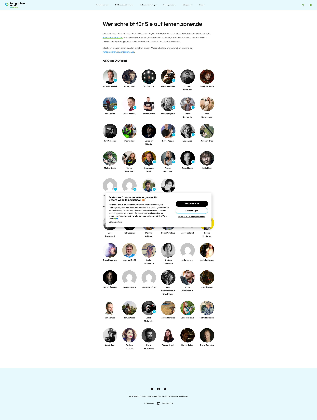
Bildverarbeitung (123, 5)
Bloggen (187, 5)
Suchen (168, 396)
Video (202, 5)
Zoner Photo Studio (113, 38)
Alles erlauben (192, 204)
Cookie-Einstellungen (180, 396)
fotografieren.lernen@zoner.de (118, 52)
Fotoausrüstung (147, 5)
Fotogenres (168, 5)
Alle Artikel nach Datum (138, 396)
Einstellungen (191, 211)
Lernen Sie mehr (115, 222)
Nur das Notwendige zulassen (191, 217)
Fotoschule (101, 5)
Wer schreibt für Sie (156, 396)
